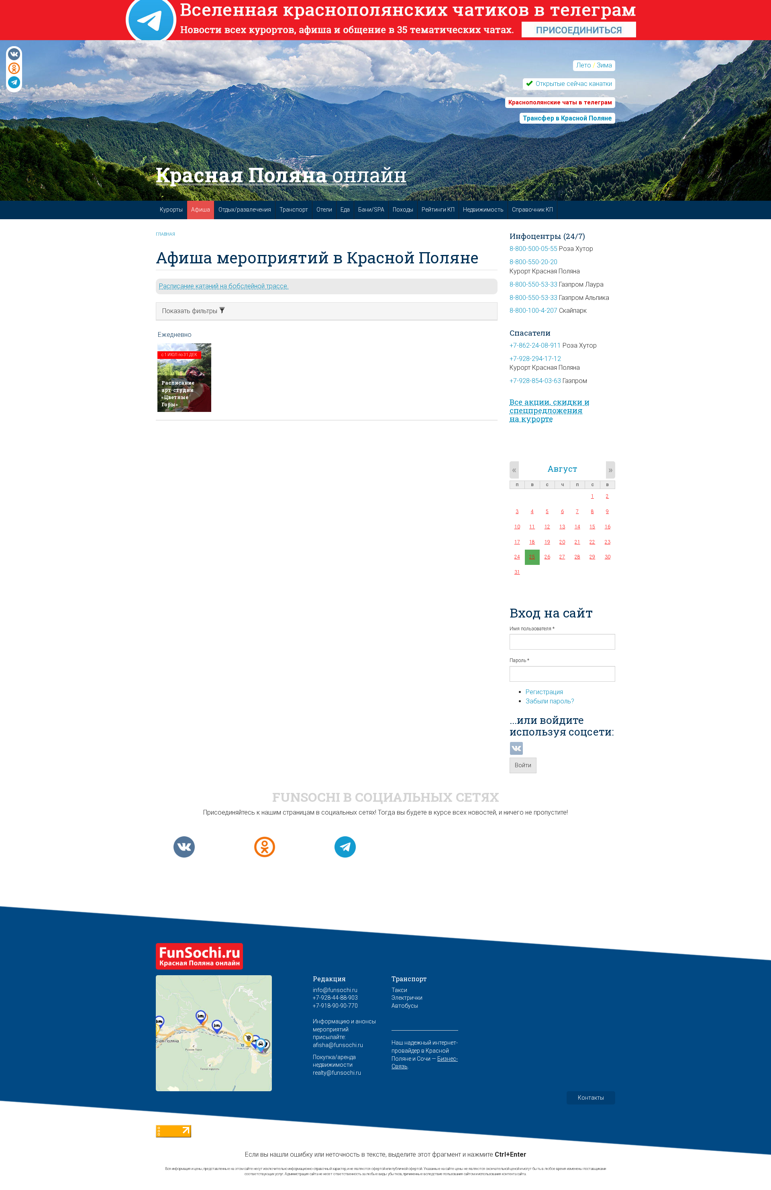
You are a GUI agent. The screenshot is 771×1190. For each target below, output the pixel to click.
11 (532, 527)
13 (562, 527)
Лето (583, 65)
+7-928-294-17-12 (535, 359)
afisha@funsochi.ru (338, 1045)
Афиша (200, 209)
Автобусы (405, 1006)
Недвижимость (483, 209)
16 (607, 527)
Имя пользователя (532, 629)
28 (577, 557)
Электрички (407, 997)
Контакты (591, 1097)
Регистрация (544, 692)
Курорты (171, 209)
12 (547, 527)
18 (532, 542)
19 (547, 542)
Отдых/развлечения (244, 209)
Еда (345, 209)
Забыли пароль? (550, 701)
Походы (403, 209)
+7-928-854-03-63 (535, 381)
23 (607, 542)
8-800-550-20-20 (533, 262)
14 (577, 527)
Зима (604, 65)
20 (562, 542)
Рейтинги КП (438, 209)
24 (517, 557)
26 (547, 557)
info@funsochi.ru (335, 990)
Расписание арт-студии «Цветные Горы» (177, 393)
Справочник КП (532, 209)
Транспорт (293, 209)
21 (577, 542)
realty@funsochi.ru (337, 1073)
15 (592, 527)
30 (607, 557)
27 (562, 557)
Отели (324, 209)
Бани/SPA (371, 209)
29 (592, 557)
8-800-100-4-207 (533, 310)
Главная (165, 234)
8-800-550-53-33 (533, 284)
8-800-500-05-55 (533, 249)
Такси (399, 990)
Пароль (519, 660)
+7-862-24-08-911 (535, 345)
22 (592, 542)
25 (532, 557)
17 (517, 542)
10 (517, 527)
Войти (523, 765)
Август (562, 468)
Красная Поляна (281, 174)
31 (517, 572)
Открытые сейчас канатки (573, 84)
